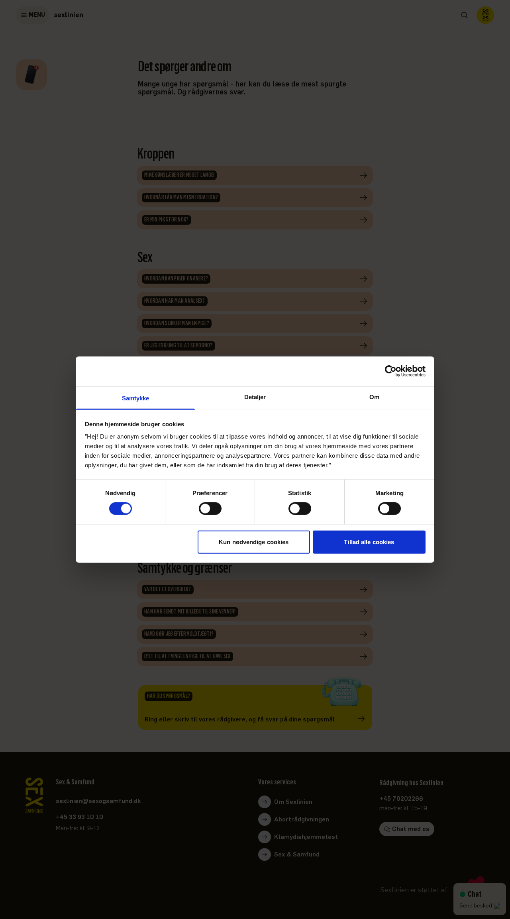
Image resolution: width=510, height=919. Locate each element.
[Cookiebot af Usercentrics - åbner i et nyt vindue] (391, 371)
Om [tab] (374, 396)
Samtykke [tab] (135, 397)
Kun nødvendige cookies (253, 541)
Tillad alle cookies (369, 541)
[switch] (210, 508)
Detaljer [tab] (255, 396)
